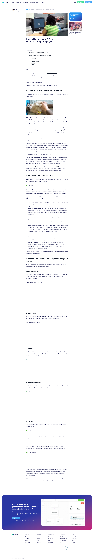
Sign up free (88, 2)
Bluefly (62, 131)
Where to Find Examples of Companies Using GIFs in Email (40, 55)
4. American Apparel (35, 61)
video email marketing (52, 73)
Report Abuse (74, 538)
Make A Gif (33, 166)
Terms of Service (75, 536)
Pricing (42, 2)
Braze (49, 536)
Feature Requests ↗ (64, 547)
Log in (75, 2)
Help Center (62, 536)
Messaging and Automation (33, 45)
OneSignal (50, 542)
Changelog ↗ (63, 546)
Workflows (27, 538)
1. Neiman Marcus (34, 57)
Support (38, 2)
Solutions (27, 544)
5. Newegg (33, 63)
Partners (38, 538)
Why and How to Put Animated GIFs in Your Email (38, 52)
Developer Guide (63, 538)
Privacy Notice (74, 540)
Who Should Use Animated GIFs (35, 53)
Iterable (49, 540)
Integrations (32, 2)
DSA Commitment (75, 546)
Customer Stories (40, 536)
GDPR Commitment (75, 544)
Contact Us (39, 542)
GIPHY (38, 170)
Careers (38, 540)
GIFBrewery (59, 166)
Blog (61, 542)
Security (73, 542)
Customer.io (50, 538)
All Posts (28, 9)
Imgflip (46, 166)
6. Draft (32, 64)
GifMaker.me (40, 166)
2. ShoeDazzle (33, 58)
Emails (26, 540)
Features (27, 536)
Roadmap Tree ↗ (63, 549)
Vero (18, 511)
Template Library (63, 544)
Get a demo (80, 2)
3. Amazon (33, 60)
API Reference (63, 540)
